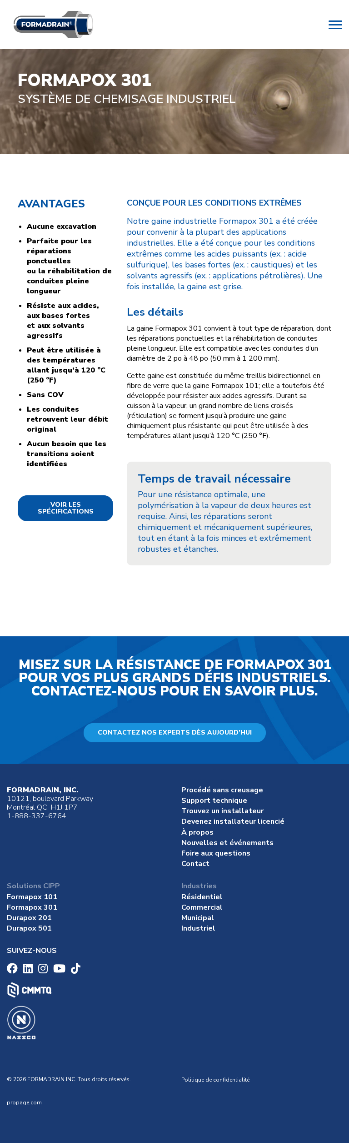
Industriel (198, 928)
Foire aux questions (215, 853)
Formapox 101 (32, 897)
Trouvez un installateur (222, 811)
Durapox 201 (29, 918)
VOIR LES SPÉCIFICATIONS (66, 508)
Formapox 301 (32, 907)
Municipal (197, 918)
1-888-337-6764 (36, 816)
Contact (195, 864)
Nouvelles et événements (227, 843)
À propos (197, 832)
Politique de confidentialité (215, 1079)
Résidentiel (202, 897)
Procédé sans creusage (222, 790)
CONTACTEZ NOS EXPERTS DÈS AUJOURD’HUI (175, 732)
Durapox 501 (29, 928)
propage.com (24, 1102)
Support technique (214, 801)
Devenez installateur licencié (232, 821)
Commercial (202, 907)
